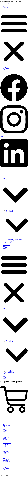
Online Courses (8, 241)
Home (4, 178)
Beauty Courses (11, 240)
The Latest (5, 247)
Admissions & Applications (10, 242)
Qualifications (5, 243)
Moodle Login (6, 7)
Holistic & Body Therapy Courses (15, 239)
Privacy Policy (6, 5)
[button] (14, 37)
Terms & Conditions (7, 3)
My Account (5, 6)
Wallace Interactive (6, 245)
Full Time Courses (9, 210)
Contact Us (5, 248)
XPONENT (7, 475)
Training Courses (6, 425)
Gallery (4, 246)
